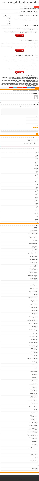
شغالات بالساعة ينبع (34, 333)
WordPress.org (36, 471)
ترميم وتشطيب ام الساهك (33, 249)
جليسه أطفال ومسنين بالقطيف (33, 276)
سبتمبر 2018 (36, 220)
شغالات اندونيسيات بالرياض (33, 330)
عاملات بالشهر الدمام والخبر (33, 393)
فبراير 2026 (36, 159)
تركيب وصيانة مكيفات (34, 246)
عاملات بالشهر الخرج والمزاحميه (33, 391)
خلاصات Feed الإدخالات (35, 468)
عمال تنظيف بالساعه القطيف (33, 419)
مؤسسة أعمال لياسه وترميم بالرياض (32, 447)
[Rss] (20, 478)
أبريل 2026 (36, 156)
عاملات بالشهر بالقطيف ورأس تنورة (32, 400)
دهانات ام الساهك (35, 314)
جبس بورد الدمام (35, 265)
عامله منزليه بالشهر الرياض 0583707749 (19, 2)
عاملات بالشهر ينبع (35, 409)
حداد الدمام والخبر (35, 282)
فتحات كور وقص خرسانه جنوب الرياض (32, 429)
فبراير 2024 (36, 194)
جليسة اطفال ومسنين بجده (33, 272)
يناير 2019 (37, 216)
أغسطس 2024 (36, 185)
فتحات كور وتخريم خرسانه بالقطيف (32, 426)
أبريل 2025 (36, 174)
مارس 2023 (36, 200)
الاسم (37, 116)
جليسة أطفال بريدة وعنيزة (33, 266)
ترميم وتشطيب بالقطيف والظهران (32, 253)
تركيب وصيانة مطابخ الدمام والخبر (33, 243)
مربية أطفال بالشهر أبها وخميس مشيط (32, 448)
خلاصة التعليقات (36, 469)
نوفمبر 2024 (36, 181)
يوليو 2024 (37, 187)
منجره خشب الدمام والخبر (34, 454)
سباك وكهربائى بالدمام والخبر (33, 327)
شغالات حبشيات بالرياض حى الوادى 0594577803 (31, 139)
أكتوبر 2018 (36, 219)
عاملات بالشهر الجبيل (34, 390)
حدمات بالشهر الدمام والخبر (33, 285)
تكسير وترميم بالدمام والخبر (33, 260)
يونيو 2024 (37, 188)
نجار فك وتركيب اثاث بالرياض (33, 460)
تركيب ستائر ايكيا (35, 240)
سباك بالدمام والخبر (34, 326)
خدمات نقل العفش (34, 313)
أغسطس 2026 (36, 153)
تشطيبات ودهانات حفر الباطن (33, 256)
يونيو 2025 (37, 171)
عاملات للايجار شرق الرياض (33, 413)
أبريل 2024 (36, 191)
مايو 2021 (37, 206)
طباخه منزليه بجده (35, 378)
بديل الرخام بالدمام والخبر (34, 230)
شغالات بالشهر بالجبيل (34, 343)
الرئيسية (38, 8)
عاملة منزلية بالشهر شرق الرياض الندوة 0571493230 (31, 143)
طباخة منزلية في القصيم (34, 375)
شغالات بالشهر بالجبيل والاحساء (33, 345)
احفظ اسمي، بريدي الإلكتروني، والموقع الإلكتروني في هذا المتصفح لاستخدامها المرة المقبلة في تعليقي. (26, 125)
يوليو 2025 (37, 169)
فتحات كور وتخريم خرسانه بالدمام (33, 425)
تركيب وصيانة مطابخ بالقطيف (33, 244)
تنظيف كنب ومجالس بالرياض (33, 262)
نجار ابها (36, 457)
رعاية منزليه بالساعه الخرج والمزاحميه (32, 320)
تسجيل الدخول (36, 466)
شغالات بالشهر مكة (34, 361)
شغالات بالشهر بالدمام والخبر (33, 346)
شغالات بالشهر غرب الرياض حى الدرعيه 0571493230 (26, 6)
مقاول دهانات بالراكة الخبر (16, 90)
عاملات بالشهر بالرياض (34, 396)
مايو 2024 (37, 190)
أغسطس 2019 (36, 213)
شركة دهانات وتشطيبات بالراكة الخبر (24, 90)
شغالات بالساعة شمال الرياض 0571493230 (32, 140)
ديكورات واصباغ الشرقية (34, 317)
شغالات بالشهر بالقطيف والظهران (32, 352)
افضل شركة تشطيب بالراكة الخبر (33, 90)
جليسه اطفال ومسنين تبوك (33, 279)
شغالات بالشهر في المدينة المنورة (32, 359)
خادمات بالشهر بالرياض (34, 294)
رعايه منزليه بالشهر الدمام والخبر (33, 323)
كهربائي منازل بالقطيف (34, 445)
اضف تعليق (20, 12)
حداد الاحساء (35, 281)
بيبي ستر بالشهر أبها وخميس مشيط (32, 233)
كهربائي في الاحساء (34, 442)
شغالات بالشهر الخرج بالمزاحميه (33, 342)
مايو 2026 (37, 155)
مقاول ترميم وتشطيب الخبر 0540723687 (7, 17)
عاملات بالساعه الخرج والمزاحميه (33, 384)
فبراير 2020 (36, 210)
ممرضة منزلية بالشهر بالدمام (33, 451)
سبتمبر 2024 (36, 184)
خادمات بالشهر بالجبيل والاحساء (33, 291)
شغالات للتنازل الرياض (34, 364)
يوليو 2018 (37, 222)
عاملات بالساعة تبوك (34, 380)
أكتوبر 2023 (36, 197)
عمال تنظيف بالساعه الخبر (33, 416)
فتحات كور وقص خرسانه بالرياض (33, 428)
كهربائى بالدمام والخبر (34, 441)
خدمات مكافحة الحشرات (34, 310)
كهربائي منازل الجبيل (34, 444)
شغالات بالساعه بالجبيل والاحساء (33, 336)
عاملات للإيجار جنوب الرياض (33, 410)
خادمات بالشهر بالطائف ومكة (33, 295)
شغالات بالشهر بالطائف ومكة (33, 349)
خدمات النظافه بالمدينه (34, 307)
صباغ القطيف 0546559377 (6, 102)
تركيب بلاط (35, 234)
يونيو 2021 (37, 204)
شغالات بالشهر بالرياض (34, 348)
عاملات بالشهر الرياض (34, 394)
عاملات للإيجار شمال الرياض (33, 412)
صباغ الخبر (36, 365)
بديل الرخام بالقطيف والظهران (33, 231)
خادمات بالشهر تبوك (34, 301)
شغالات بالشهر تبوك (34, 355)
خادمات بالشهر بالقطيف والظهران (32, 297)
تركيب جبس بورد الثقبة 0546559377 (7, 23)
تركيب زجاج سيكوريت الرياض (33, 237)
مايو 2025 (37, 172)
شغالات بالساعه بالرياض (34, 339)
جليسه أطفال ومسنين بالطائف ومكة (32, 275)
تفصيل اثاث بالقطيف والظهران (33, 259)
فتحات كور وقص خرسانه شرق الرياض (32, 431)
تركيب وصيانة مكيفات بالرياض (33, 247)
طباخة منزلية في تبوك (34, 377)
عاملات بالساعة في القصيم (33, 381)
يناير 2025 (37, 178)
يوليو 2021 (37, 203)
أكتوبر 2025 (36, 165)
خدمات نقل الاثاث (35, 311)
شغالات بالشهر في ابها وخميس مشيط (32, 358)
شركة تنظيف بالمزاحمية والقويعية (33, 329)
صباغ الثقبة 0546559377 (33, 102)
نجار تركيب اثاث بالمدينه (34, 458)
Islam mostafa (35, 12)
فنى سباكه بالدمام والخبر (34, 438)
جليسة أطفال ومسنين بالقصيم (33, 269)
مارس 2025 (36, 175)
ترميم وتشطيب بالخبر (33, 8)
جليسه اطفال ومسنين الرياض (33, 278)
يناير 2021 (37, 207)
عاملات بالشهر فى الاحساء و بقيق (33, 406)
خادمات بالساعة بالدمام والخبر (33, 288)
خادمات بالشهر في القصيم (33, 304)
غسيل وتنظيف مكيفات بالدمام (33, 422)
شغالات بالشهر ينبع (34, 362)
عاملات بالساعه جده (34, 387)
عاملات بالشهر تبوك (34, 403)
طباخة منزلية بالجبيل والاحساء (33, 371)
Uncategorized (35, 227)
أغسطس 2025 (36, 168)
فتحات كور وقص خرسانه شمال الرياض (32, 432)
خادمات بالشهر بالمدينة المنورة (33, 298)
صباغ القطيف (35, 368)
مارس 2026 (36, 158)
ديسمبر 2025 (36, 162)
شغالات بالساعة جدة (34, 332)
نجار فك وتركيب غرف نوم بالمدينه (33, 461)
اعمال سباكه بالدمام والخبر (33, 228)
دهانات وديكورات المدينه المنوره (33, 316)
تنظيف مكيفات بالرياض (34, 263)
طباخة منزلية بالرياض (34, 374)
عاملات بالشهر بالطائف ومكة (33, 397)
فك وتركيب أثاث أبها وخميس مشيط (32, 435)
